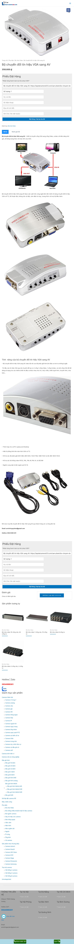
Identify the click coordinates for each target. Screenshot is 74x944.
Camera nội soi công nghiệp (10, 757)
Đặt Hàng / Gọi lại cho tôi (37, 119)
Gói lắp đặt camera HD (9, 798)
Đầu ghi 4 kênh (10, 772)
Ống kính (8, 837)
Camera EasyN (10, 849)
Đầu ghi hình (6, 760)
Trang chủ (5, 60)
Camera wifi (9, 750)
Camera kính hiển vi (8, 753)
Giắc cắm (8, 822)
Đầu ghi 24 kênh (10, 766)
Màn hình (8, 825)
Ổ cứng (7, 834)
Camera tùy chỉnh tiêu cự (13, 744)
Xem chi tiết (25, 896)
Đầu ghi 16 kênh (10, 763)
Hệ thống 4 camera (11, 873)
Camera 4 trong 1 (10, 700)
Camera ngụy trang (11, 726)
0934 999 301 (21, 941)
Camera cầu (9, 706)
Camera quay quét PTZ (12, 732)
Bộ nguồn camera (10, 813)
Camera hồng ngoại (11, 714)
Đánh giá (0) (16, 132)
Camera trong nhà (11, 741)
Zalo (56, 941)
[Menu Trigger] (68, 10)
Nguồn (7, 831)
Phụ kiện (11, 60)
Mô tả (5, 132)
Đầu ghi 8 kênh (10, 775)
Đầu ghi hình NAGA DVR (14, 789)
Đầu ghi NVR (9, 795)
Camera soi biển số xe (12, 735)
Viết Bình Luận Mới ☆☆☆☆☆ (51, 595)
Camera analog (10, 703)
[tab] (5, 132)
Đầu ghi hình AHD (10, 777)
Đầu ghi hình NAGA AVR (14, 786)
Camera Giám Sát (7, 697)
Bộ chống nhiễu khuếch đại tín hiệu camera (18, 810)
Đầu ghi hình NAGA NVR (14, 792)
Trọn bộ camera (7, 867)
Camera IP (8, 720)
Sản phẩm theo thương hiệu (10, 843)
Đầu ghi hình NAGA (11, 783)
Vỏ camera (8, 840)
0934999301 (7, 684)
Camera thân (9, 738)
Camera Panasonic (11, 861)
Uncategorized (6, 879)
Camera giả (8, 709)
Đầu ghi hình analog (11, 780)
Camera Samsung (10, 864)
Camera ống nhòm (11, 729)
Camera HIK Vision (11, 852)
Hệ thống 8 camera (11, 876)
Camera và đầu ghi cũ (12, 747)
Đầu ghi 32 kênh (10, 769)
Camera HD (9, 712)
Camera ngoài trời (10, 723)
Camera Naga (9, 858)
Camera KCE (9, 855)
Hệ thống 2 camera (11, 870)
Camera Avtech (10, 846)
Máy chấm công (7, 802)
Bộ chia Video (19, 60)
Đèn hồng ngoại (10, 819)
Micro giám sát (9, 828)
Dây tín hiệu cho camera (13, 816)
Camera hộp (9, 717)
